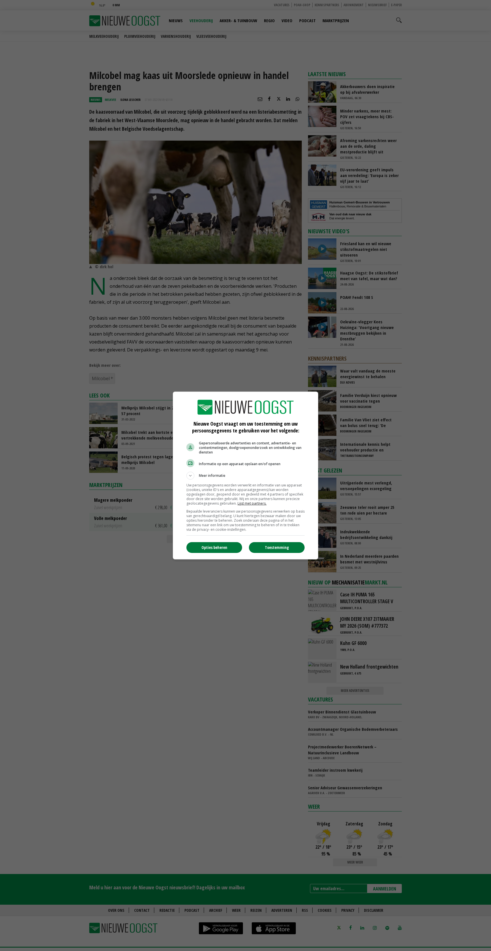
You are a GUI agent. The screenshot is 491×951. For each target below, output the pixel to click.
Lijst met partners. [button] (252, 503)
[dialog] (245, 475)
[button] (245, 476)
